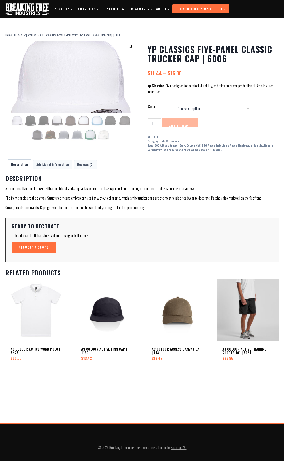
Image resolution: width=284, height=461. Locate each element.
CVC (198, 145)
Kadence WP (179, 447)
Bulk (182, 145)
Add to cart (180, 125)
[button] (131, 47)
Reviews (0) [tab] (85, 164)
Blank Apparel (170, 145)
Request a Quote (34, 247)
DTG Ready (208, 145)
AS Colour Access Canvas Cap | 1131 (176, 351)
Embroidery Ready (226, 145)
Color (152, 106)
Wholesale (201, 150)
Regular (269, 145)
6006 (158, 145)
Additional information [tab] (52, 164)
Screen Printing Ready (161, 150)
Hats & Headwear (170, 141)
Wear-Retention (184, 150)
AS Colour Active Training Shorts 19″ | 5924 (244, 351)
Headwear (243, 145)
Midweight (256, 145)
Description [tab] (19, 164)
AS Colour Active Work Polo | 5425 (35, 351)
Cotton (191, 145)
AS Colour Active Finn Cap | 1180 (104, 351)
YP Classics (215, 150)
